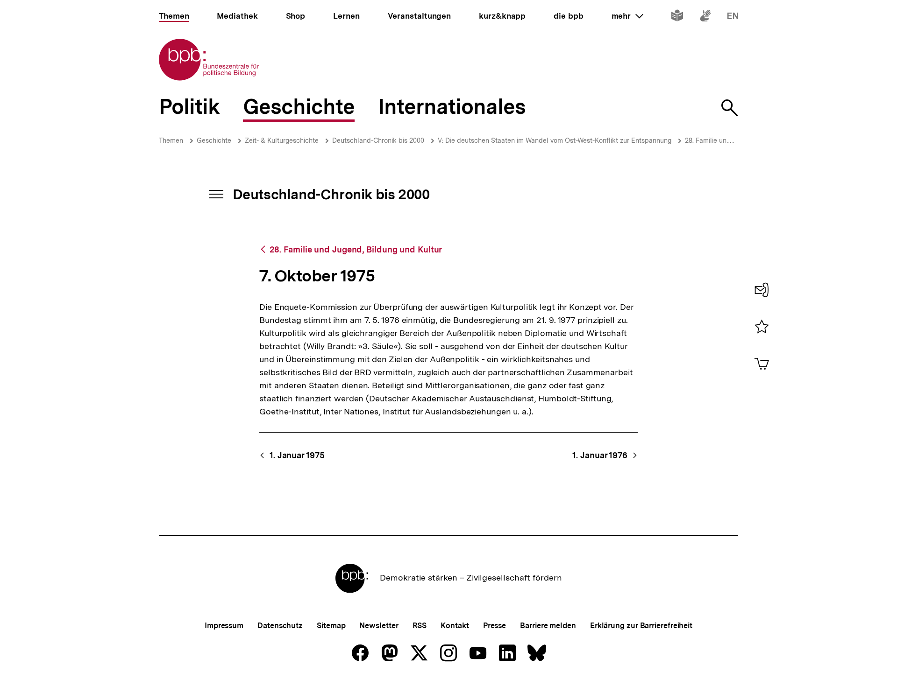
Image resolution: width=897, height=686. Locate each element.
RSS (420, 625)
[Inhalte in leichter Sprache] (677, 17)
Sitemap (331, 625)
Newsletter (378, 625)
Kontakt (455, 625)
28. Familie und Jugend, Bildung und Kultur (356, 249)
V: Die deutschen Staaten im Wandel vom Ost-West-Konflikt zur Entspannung (554, 140)
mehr (627, 16)
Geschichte (214, 140)
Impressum (224, 625)
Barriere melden (548, 625)
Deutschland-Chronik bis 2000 (378, 140)
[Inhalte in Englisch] (732, 17)
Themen (171, 140)
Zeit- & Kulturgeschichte (282, 140)
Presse (494, 625)
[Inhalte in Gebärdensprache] (705, 17)
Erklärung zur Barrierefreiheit (641, 625)
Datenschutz (280, 625)
